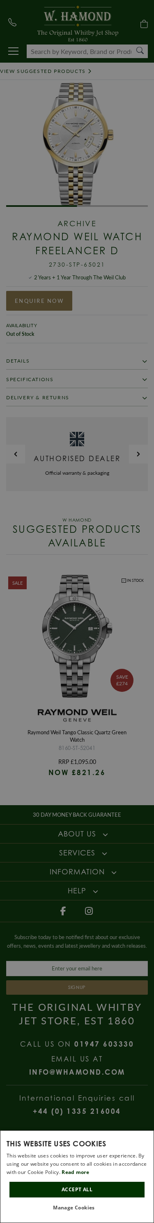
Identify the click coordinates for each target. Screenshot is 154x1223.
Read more (75, 1172)
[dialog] (77, 1176)
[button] (77, 1208)
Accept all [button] (77, 1189)
